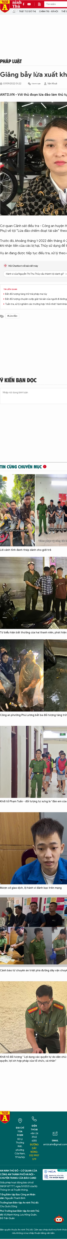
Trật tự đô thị (27, 11)
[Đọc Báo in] (41, 4)
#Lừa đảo (12, 316)
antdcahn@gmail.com (55, 1144)
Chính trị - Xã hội (48, 11)
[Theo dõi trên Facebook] (24, 4)
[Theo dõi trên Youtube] (29, 4)
